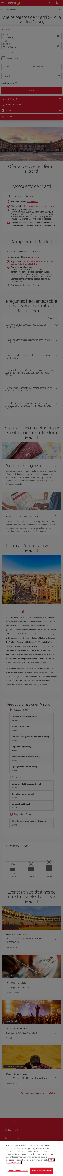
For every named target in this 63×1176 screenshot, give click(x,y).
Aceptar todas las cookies (42, 1170)
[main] (31, 1158)
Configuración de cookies (18, 1170)
